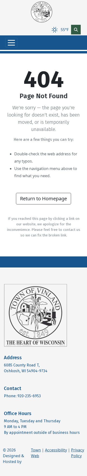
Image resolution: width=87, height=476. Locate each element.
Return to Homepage (43, 198)
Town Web (36, 452)
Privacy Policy (77, 452)
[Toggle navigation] (11, 42)
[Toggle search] (76, 29)
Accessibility (56, 450)
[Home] (41, 12)
